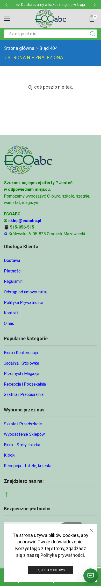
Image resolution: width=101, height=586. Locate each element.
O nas (9, 323)
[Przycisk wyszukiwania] (93, 34)
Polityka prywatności (62, 555)
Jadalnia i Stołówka (21, 363)
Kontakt (11, 312)
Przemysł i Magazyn (22, 373)
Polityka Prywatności (23, 302)
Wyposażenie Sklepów (24, 434)
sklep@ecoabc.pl (24, 220)
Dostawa (12, 260)
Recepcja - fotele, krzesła (27, 465)
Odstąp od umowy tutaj (25, 292)
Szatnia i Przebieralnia (24, 394)
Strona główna (19, 48)
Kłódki (9, 455)
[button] (6, 4)
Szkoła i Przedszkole (23, 423)
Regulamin (13, 281)
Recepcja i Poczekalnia (25, 384)
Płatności (12, 271)
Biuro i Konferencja (21, 352)
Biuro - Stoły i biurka (22, 444)
